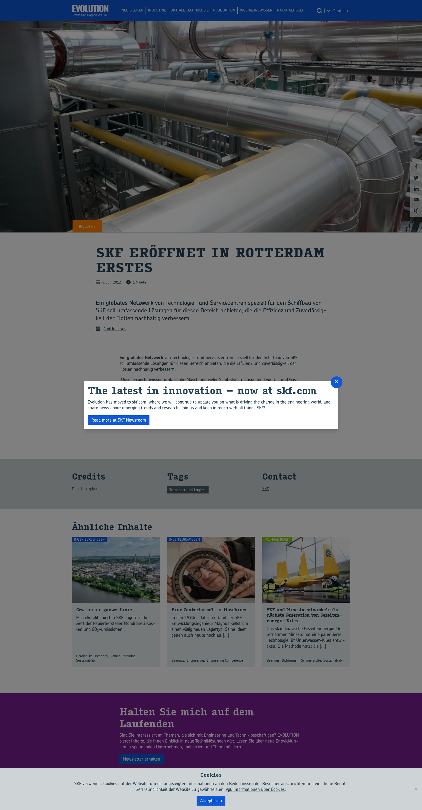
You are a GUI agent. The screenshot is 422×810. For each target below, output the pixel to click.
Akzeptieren (211, 801)
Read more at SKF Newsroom (118, 420)
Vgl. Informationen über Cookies (255, 789)
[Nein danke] (415, 789)
